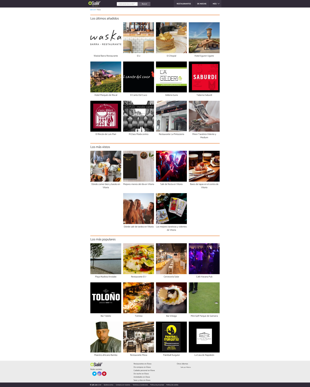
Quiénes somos (108, 385)
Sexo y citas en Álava (142, 380)
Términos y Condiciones (140, 385)
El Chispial (171, 56)
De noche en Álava (141, 374)
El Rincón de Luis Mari (106, 134)
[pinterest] (104, 374)
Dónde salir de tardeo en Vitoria (139, 226)
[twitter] (94, 374)
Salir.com (93, 9)
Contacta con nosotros (123, 385)
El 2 (138, 56)
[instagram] (99, 374)
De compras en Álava (142, 367)
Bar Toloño (106, 316)
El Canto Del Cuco (138, 95)
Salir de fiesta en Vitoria (171, 184)
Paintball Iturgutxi (171, 355)
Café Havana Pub (204, 277)
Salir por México (186, 367)
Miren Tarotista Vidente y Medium (204, 136)
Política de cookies (172, 385)
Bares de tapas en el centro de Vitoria (204, 186)
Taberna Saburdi (204, 95)
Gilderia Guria (171, 95)
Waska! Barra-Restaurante (106, 56)
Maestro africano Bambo (105, 355)
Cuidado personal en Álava (144, 370)
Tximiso (138, 316)
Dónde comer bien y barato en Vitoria (105, 186)
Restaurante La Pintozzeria (171, 134)
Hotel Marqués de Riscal (105, 95)
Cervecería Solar (171, 277)
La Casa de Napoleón (204, 355)
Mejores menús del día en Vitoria (138, 184)
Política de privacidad (157, 385)
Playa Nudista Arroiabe (105, 277)
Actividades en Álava (142, 377)
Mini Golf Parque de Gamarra (204, 316)
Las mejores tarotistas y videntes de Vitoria (171, 228)
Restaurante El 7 (138, 277)
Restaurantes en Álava (142, 364)
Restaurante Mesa (138, 355)
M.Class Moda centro (138, 134)
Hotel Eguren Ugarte (204, 56)
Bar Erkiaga (171, 316)
